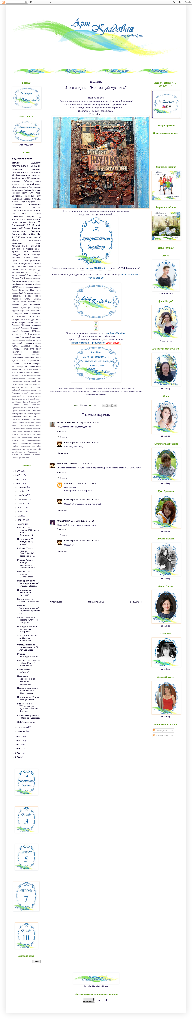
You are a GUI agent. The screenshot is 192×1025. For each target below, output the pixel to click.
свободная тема (20, 314)
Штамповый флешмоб (23, 358)
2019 (18, 475)
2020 (18, 471)
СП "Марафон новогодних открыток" (26, 204)
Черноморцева (18, 340)
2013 (18, 748)
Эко (13, 281)
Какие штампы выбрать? (24, 670)
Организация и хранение (21, 408)
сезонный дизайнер (28, 390)
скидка (37, 346)
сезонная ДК (35, 449)
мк (39, 175)
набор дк (30, 340)
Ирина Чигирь (27, 222)
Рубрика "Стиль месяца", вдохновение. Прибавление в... (26, 564)
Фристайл (16, 355)
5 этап (19, 372)
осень (19, 266)
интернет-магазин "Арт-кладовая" (88, 342)
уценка (37, 393)
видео (29, 263)
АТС (38, 402)
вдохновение (22, 158)
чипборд (16, 349)
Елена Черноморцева (23, 201)
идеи (38, 243)
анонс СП (16, 425)
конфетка (28, 210)
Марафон (16, 299)
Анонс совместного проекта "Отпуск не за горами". (27, 620)
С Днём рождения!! (26, 722)
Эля (31, 193)
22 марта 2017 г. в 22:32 (87, 442)
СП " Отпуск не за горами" (26, 237)
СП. (39, 417)
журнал (15, 311)
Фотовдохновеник (19, 378)
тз (37, 390)
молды (30, 437)
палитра (36, 254)
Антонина (69, 483)
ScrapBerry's (35, 372)
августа (22, 503)
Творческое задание (26, 422)
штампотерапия (33, 287)
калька (21, 384)
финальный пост (19, 396)
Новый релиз (31, 213)
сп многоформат (31, 184)
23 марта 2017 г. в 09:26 (87, 499)
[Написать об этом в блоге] (106, 405)
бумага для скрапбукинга (26, 361)
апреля (22, 520)
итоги (16, 162)
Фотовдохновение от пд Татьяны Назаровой (27, 629)
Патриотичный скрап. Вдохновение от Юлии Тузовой (27, 690)
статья (29, 219)
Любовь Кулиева (32, 190)
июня (21, 511)
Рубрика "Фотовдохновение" (28, 655)
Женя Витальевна (31, 405)
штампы (35, 169)
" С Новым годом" (31, 369)
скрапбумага (17, 452)
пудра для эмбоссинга (30, 311)
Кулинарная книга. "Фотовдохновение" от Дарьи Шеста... (28, 583)
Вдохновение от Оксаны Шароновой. (28, 600)
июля (21, 507)
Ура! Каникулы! (26, 293)
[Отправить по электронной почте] (103, 405)
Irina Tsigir (35, 349)
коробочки (16, 296)
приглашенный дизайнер (26, 246)
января (22, 731)
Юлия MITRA (63, 521)
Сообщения (161, 730)
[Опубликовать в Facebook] (112, 405)
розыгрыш (17, 243)
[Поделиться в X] (109, 405)
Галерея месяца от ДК (23, 319)
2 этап (31, 399)
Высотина (16, 405)
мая (20, 516)
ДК (28, 178)
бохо (38, 358)
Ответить (61, 431)
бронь (31, 425)
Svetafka (36, 199)
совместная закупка (23, 216)
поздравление (19, 231)
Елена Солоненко (66, 422)
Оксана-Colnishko (31, 234)
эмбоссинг (16, 369)
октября (22, 495)
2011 (17, 757)
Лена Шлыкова (20, 290)
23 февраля (18, 316)
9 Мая (26, 372)
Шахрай (37, 422)
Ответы (63, 437)
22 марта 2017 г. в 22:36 (80, 463)
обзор (19, 367)
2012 (18, 753)
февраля (22, 727)
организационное (33, 440)
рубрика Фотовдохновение (26, 249)
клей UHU (31, 434)
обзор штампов (20, 187)
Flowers (18, 402)
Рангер (30, 414)
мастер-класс (20, 166)
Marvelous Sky (32, 196)
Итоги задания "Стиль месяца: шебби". (28, 698)
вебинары (36, 428)
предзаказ (28, 384)
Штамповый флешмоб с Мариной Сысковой (28, 716)
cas (38, 316)
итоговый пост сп (20, 272)
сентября (23, 499)
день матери (34, 308)
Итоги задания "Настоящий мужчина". (24, 592)
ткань (31, 393)
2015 (18, 740)
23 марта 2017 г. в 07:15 (82, 521)
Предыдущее (135, 602)
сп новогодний (32, 367)
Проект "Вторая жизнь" (21, 411)
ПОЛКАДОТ (36, 408)
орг (23, 440)
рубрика (28, 284)
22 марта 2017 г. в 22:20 (88, 422)
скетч (24, 193)
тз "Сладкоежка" (30, 452)
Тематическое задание (26, 172)
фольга (31, 396)
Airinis (15, 175)
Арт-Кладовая (19, 178)
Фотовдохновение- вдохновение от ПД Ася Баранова (27, 647)
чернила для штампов (20, 458)
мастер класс (18, 219)
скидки (28, 296)
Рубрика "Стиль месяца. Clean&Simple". (25, 574)
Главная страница (95, 602)
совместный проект (27, 175)
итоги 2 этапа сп (19, 434)
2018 (18, 479)
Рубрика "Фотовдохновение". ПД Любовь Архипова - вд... (28, 609)
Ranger (25, 402)
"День (20, 399)
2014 (18, 744)
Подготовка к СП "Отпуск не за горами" (25, 541)
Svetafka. (32, 402)
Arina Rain (28, 266)
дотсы (20, 431)
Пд (39, 216)
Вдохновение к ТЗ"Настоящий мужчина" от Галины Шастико (28, 707)
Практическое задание (26, 352)
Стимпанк (25, 331)
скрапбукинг (35, 314)
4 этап (24, 349)
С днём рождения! (29, 260)
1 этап (25, 399)
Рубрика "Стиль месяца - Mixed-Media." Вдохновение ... (28, 663)
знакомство (28, 431)
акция (24, 281)
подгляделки (26, 443)
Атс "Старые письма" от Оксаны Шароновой (27, 638)
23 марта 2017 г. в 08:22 (87, 483)
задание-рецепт (19, 364)
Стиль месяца (19, 263)
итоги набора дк (30, 269)
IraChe (31, 316)
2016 (18, 736)
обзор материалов (26, 240)
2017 (18, 483)
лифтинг (24, 437)
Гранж (37, 296)
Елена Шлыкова (32, 228)
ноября (22, 491)
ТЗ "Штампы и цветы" (30, 278)
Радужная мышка (21, 199)
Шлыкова (36, 355)
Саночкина (16, 419)
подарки (28, 343)
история (37, 431)
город (14, 431)
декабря (22, 487)
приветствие (25, 446)
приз (33, 446)
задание (35, 162)
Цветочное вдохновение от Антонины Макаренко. (26, 680)
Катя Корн (97, 114)
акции (18, 281)
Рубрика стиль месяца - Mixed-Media (26, 375)
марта (21, 524)
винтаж (37, 293)
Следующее (56, 602)
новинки (16, 193)
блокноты (24, 425)
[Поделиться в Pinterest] (115, 405)
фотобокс (36, 455)
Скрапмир (25, 419)
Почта (37, 322)
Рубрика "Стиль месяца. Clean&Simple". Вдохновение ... (26, 552)
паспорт (15, 443)
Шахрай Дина (19, 308)
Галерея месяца (21, 257)
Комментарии (162, 735)
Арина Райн (20, 251)
